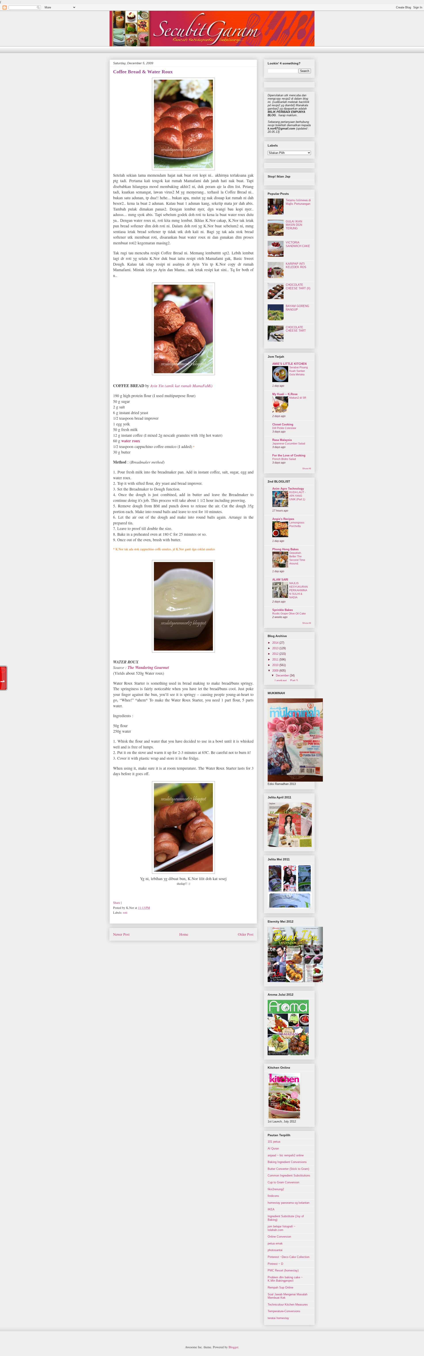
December (283, 675)
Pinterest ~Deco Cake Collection (288, 1257)
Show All (306, 468)
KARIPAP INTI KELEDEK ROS (296, 265)
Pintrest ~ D (275, 1263)
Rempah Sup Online (280, 1287)
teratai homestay (278, 1318)
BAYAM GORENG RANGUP (297, 307)
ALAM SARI (280, 579)
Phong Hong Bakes (285, 549)
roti (125, 912)
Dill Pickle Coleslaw (284, 428)
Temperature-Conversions (284, 1311)
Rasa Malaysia (282, 440)
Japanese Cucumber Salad (288, 443)
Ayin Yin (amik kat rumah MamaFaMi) (181, 385)
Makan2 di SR (297, 397)
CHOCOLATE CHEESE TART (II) (298, 286)
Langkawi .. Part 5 (286, 680)
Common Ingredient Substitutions (289, 1175)
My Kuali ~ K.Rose (284, 394)
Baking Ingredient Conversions (287, 1162)
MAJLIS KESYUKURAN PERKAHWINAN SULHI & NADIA (298, 590)
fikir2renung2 (276, 1189)
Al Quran (273, 1148)
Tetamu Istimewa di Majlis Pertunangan (298, 202)
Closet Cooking (282, 424)
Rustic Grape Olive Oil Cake (289, 613)
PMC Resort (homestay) (283, 1270)
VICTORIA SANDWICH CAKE (298, 244)
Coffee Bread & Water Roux (143, 71)
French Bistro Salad (284, 459)
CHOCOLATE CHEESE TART (296, 329)
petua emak (275, 1243)
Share (116, 902)
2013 (275, 648)
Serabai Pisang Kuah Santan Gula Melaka (298, 371)
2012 (275, 653)
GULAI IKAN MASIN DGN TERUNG (294, 225)
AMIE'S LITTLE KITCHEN (289, 363)
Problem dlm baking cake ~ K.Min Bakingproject (285, 1279)
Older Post (246, 934)
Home (183, 934)
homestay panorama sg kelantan (288, 1202)
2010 (275, 665)
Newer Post (121, 934)
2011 (275, 659)
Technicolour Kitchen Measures (288, 1304)
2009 (275, 670)
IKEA (271, 1209)
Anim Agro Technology (288, 488)
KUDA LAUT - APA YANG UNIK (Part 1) (297, 496)
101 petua (274, 1141)
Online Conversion (279, 1236)
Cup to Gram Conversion (283, 1182)
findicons (273, 1196)
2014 (275, 642)
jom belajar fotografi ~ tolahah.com (281, 1228)
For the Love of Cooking (288, 455)
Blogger (233, 1347)
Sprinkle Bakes (282, 610)
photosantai (275, 1250)
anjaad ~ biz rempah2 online (286, 1155)
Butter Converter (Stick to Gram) (288, 1169)
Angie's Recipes (283, 519)
